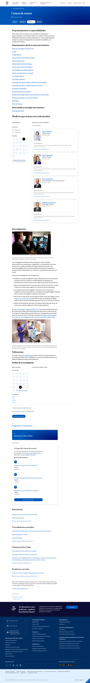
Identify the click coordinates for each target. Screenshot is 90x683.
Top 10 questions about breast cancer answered (24, 551)
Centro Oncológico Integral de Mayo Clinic (26, 309)
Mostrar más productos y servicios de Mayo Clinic (24, 576)
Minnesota (14, 400)
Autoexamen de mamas (18, 518)
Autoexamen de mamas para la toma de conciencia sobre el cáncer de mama (31, 531)
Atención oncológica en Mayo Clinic (23, 48)
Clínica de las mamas (18, 61)
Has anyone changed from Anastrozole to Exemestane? (28, 478)
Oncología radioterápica (19, 88)
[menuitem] (14, 22)
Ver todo (14, 402)
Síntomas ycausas (15, 22)
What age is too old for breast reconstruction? (26, 465)
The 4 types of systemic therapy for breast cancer (24, 554)
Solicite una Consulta (17, 17)
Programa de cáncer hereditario (21, 91)
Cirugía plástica (16, 55)
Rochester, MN (17, 130)
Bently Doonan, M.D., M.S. (49, 202)
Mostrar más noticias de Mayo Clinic (21, 563)
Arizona (13, 396)
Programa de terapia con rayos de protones (25, 98)
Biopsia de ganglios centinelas (19, 534)
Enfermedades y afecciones (18, 8)
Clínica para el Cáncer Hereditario (22, 67)
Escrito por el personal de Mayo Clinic (21, 408)
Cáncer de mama (21, 13)
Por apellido (14, 135)
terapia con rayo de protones (23, 298)
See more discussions (28, 499)
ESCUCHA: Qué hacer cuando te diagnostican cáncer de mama (28, 573)
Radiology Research (18, 111)
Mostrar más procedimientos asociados (22, 541)
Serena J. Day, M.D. (47, 131)
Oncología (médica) (18, 76)
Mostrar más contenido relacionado (21, 521)
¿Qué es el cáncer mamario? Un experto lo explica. (24, 514)
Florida (13, 398)
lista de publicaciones (26, 355)
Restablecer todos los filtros (19, 160)
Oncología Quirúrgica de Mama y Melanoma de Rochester (29, 82)
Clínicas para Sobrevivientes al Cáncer (23, 58)
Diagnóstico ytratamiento (23, 22)
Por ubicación (15, 127)
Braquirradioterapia (17, 538)
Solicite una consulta (19, 416)
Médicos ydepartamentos (31, 22)
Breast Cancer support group (32, 453)
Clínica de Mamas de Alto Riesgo (22, 64)
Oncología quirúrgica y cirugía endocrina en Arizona (27, 85)
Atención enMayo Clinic (39, 22)
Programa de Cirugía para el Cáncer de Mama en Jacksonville (30, 94)
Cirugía (14, 51)
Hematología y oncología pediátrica (22, 70)
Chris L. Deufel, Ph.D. (47, 179)
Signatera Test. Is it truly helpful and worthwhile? (26, 490)
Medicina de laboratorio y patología (22, 73)
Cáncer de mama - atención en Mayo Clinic (23, 411)
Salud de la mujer (17, 104)
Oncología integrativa (18, 79)
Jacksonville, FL (18, 132)
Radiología (15, 101)
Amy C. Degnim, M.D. (47, 155)
